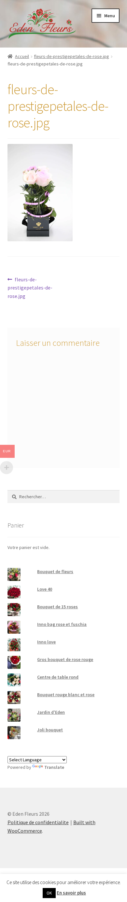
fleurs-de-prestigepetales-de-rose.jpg (71, 56)
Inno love (46, 642)
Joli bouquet (50, 730)
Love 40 (44, 589)
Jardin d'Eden (51, 712)
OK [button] (49, 893)
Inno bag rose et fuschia (62, 624)
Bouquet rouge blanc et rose (65, 695)
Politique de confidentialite (38, 822)
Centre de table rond (57, 677)
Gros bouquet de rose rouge (65, 659)
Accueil (22, 56)
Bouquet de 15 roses (57, 607)
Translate (54, 767)
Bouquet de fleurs (55, 571)
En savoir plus (71, 893)
